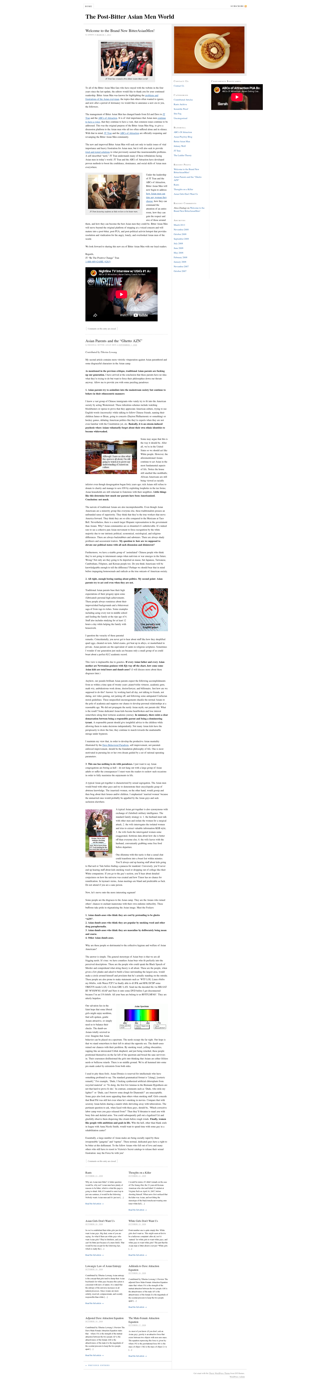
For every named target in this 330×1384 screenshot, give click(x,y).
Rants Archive (180, 104)
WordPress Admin (237, 1376)
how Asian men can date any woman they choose (156, 197)
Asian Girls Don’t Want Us (100, 1221)
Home (88, 6)
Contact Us (179, 85)
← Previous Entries (97, 1365)
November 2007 (181, 266)
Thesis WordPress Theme (219, 1373)
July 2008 (178, 243)
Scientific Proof (181, 108)
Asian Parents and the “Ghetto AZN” (113, 340)
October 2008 (180, 234)
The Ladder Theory (183, 155)
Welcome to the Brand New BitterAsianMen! (120, 30)
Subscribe (237, 6)
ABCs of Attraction (107, 118)
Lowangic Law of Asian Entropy (103, 1266)
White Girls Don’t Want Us (143, 1221)
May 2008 (178, 252)
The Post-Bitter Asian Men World (129, 16)
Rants (88, 1172)
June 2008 (178, 248)
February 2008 (180, 257)
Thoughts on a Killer (140, 1172)
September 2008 (181, 238)
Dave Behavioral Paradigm (115, 745)
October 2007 (180, 271)
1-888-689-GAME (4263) (98, 261)
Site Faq (177, 113)
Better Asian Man (182, 141)
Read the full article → (94, 1203)
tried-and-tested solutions (97, 152)
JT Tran (108, 133)
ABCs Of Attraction (183, 132)
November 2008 (181, 229)
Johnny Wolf (180, 146)
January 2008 (180, 261)
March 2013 (179, 224)
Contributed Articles (183, 99)
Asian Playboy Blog (183, 136)
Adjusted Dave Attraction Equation (104, 1318)
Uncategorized (180, 118)
